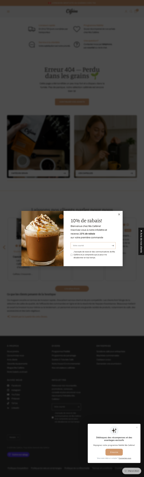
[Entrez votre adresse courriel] (113, 245)
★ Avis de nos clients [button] (141, 241)
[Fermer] (119, 214)
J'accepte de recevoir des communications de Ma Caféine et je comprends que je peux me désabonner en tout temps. (94, 255)
